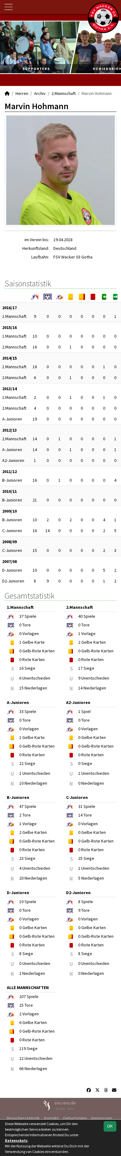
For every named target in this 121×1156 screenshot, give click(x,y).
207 (22, 996)
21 (35, 500)
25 (21, 1005)
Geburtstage (75, 1118)
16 (35, 347)
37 (21, 616)
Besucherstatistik (23, 1118)
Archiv (40, 93)
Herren (22, 93)
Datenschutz (16, 1140)
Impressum (101, 1118)
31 (80, 806)
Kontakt (51, 1118)
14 (35, 438)
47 (21, 806)
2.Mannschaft (64, 93)
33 (21, 711)
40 (80, 616)
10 (35, 336)
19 (35, 419)
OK (110, 1126)
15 (35, 550)
